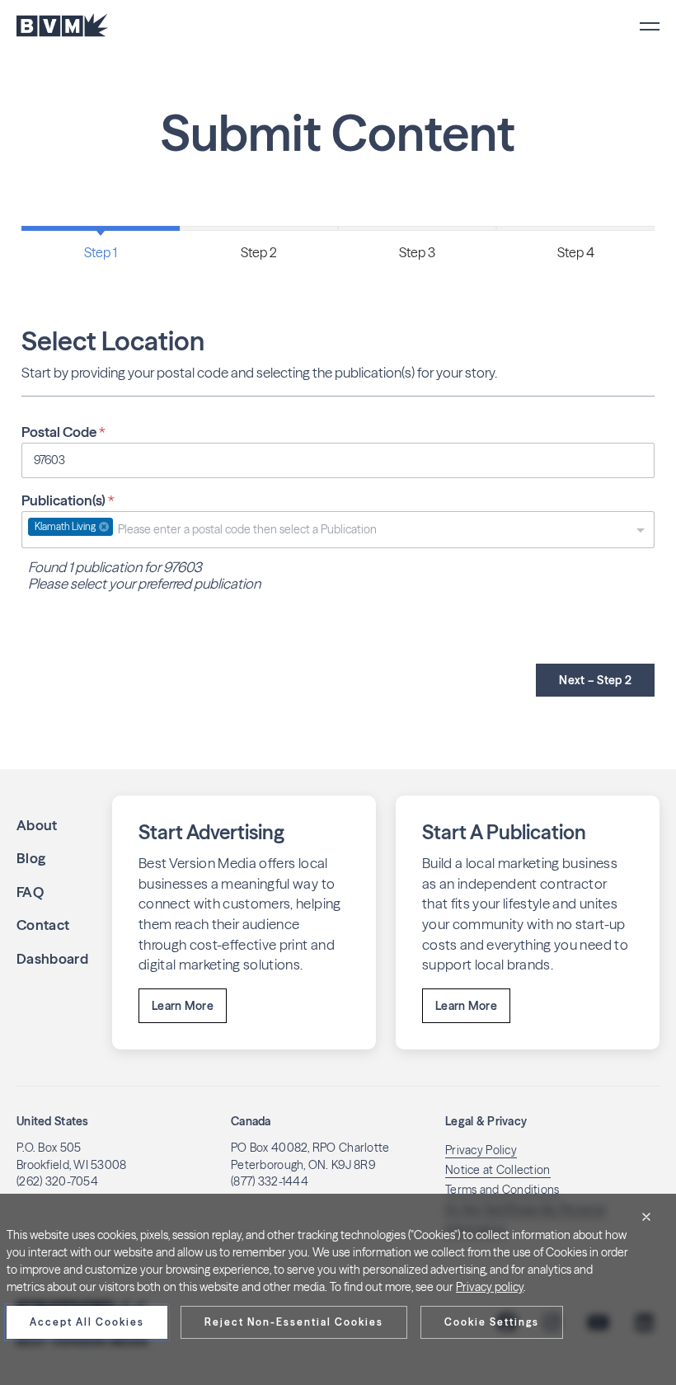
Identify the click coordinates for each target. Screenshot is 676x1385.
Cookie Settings (491, 1322)
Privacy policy (489, 1286)
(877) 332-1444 (269, 1181)
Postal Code (63, 431)
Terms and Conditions (502, 1189)
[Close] (646, 1216)
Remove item (104, 527)
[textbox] (314, 529)
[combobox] (338, 529)
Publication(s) (68, 500)
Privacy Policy (481, 1150)
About (37, 824)
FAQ (30, 891)
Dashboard (52, 958)
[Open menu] (650, 26)
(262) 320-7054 (57, 1181)
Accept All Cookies (87, 1322)
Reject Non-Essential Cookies (293, 1322)
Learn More (183, 1005)
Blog (30, 857)
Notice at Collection (498, 1169)
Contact (42, 924)
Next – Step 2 (595, 680)
